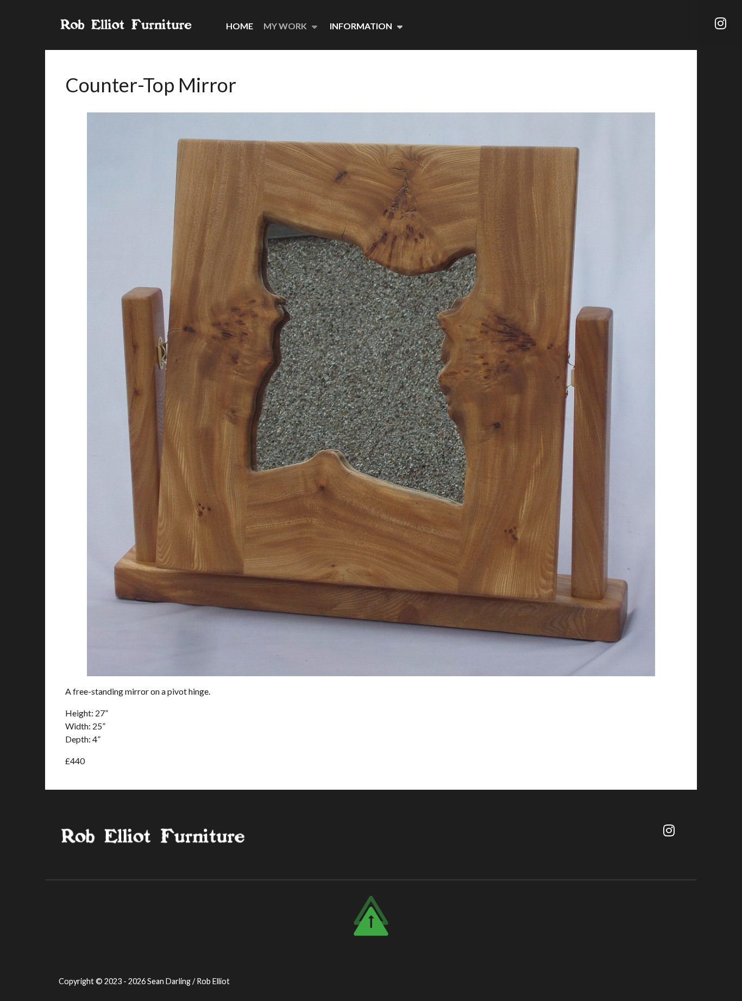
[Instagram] (720, 23)
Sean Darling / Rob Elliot (188, 981)
